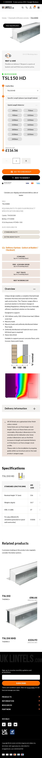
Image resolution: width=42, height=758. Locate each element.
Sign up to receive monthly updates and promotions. (17, 671)
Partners (6, 709)
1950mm (30, 129)
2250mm (30, 134)
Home (4, 18)
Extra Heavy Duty (12, 237)
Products (7, 697)
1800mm (15, 129)
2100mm (15, 134)
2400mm (15, 139)
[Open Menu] (38, 8)
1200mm (15, 120)
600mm (14, 110)
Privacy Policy (31, 687)
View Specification (12, 26)
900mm (14, 115)
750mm (30, 110)
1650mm (30, 125)
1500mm (15, 125)
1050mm (30, 115)
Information (8, 701)
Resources (7, 705)
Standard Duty (10, 232)
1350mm (30, 120)
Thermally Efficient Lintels (18, 18)
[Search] (22, 7)
